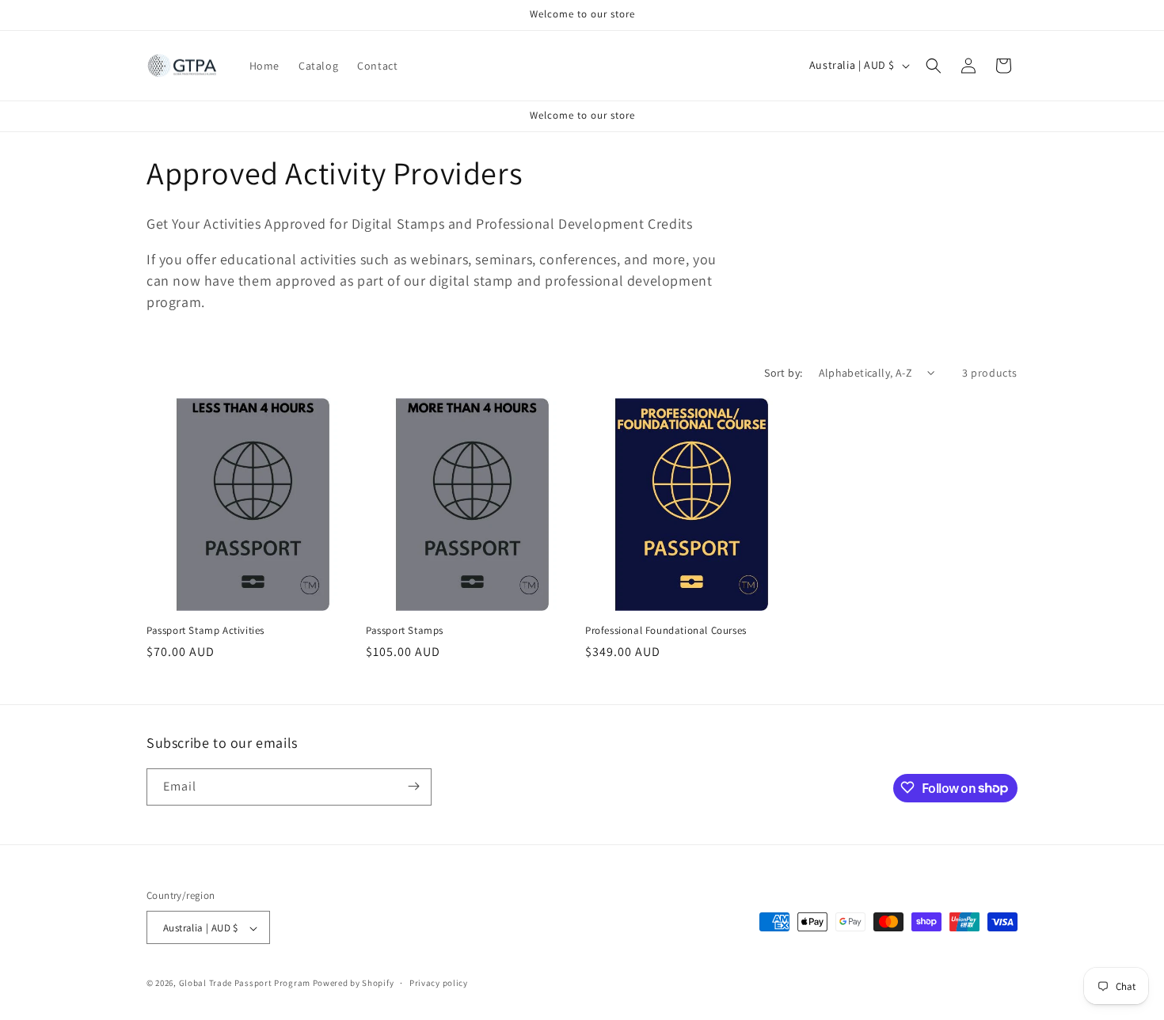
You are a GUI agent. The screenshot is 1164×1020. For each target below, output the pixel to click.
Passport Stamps (404, 630)
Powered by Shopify (353, 983)
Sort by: (783, 373)
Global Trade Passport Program (244, 983)
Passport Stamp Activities (205, 630)
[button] (933, 65)
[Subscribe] (413, 786)
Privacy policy (438, 982)
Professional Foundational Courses (666, 630)
